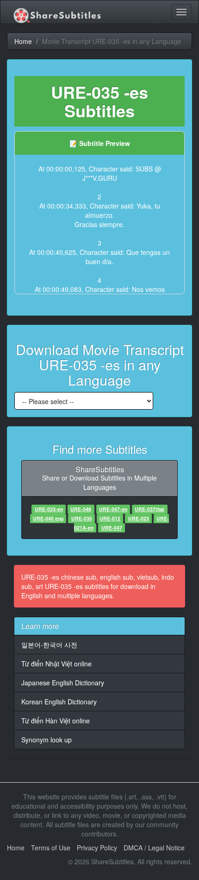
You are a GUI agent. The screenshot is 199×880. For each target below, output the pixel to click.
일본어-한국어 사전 (49, 644)
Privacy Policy (97, 847)
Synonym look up (46, 739)
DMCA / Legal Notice (154, 847)
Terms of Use (50, 847)
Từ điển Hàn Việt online (55, 720)
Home (16, 847)
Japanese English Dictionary (62, 682)
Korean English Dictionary (59, 701)
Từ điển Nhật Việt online (56, 663)
